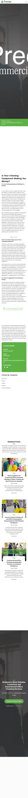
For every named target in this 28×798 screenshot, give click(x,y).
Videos (3, 383)
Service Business (6, 388)
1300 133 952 (6, 355)
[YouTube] (7, 367)
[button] (26, 2)
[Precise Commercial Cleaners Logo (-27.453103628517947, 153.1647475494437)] (6, 1)
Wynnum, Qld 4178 (8, 351)
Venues (4, 385)
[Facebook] (4, 367)
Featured (4, 378)
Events (3, 381)
